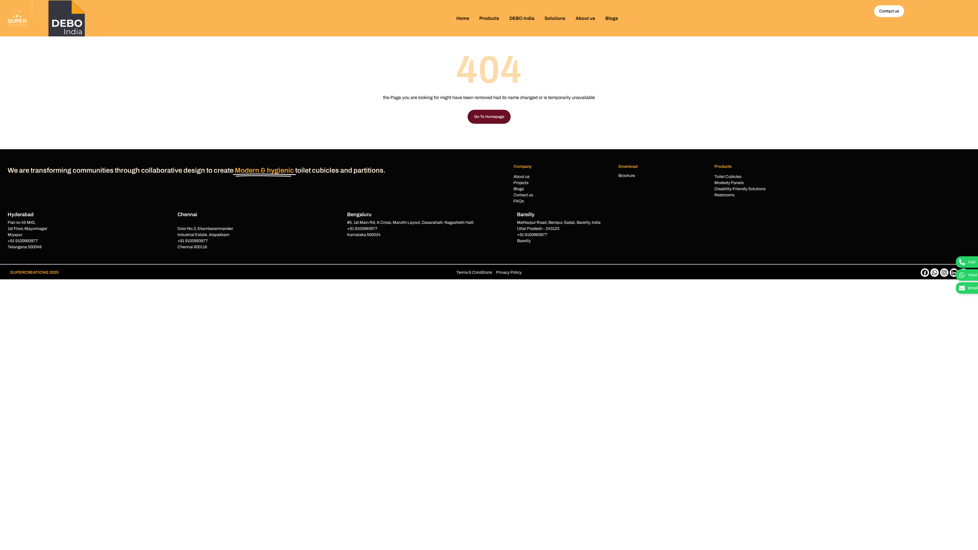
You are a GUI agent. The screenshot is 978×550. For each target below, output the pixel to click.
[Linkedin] (954, 272)
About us (585, 18)
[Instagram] (944, 272)
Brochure (626, 175)
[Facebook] (925, 272)
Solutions (555, 18)
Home (462, 18)
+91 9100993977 (23, 241)
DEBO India (521, 18)
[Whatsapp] (934, 272)
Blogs (611, 18)
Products (489, 18)
